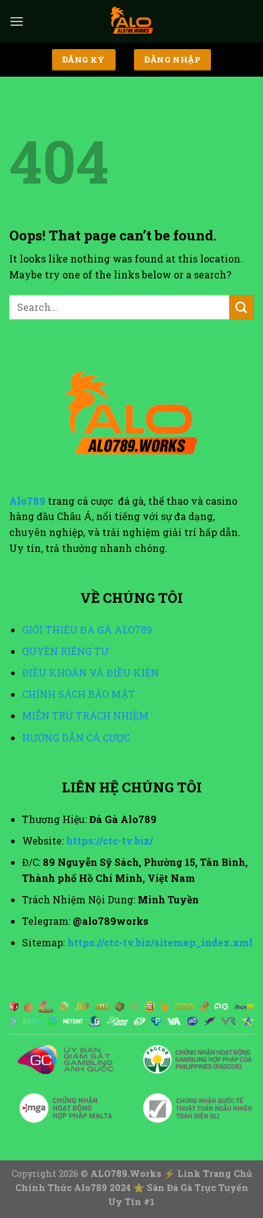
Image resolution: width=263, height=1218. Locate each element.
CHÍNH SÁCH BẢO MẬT (78, 694)
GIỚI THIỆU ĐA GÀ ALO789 (87, 629)
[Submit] (241, 307)
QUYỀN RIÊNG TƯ (65, 651)
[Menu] (16, 21)
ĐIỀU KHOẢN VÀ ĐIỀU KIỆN (90, 672)
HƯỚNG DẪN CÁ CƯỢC (76, 737)
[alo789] (131, 21)
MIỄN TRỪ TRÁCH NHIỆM (85, 715)
